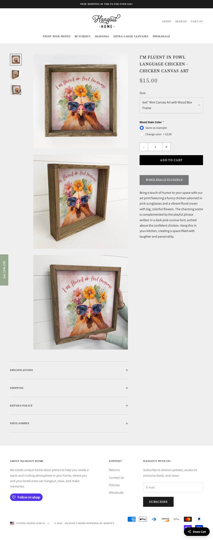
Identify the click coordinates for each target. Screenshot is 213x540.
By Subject (83, 36)
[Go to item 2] (16, 74)
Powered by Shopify (100, 523)
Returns (114, 470)
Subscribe (158, 502)
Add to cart (171, 160)
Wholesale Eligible (164, 180)
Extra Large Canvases (131, 36)
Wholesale (161, 36)
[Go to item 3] (16, 89)
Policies (114, 485)
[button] (4, 270)
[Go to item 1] (16, 59)
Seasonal (102, 36)
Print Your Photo (57, 36)
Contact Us (116, 477)
